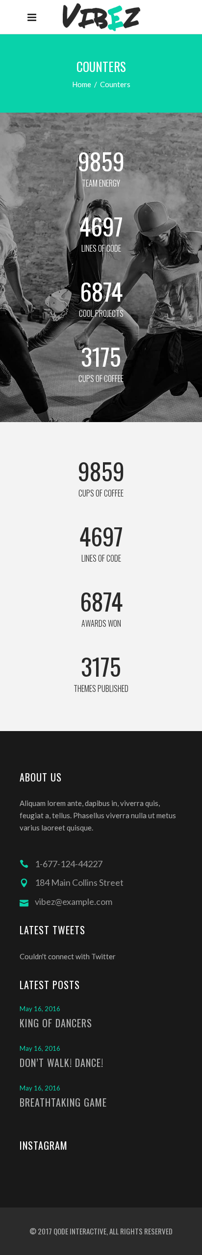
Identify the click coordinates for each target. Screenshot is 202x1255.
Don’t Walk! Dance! (61, 1062)
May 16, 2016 (40, 1009)
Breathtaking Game (63, 1102)
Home (81, 84)
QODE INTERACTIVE (79, 1231)
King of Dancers (56, 1023)
